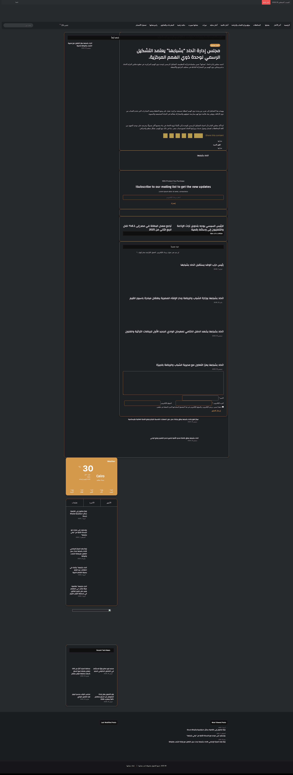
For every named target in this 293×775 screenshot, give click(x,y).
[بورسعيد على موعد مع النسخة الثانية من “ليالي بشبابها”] (101, 537)
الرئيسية (287, 25)
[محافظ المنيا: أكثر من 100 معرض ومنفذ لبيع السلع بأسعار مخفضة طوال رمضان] (79, 660)
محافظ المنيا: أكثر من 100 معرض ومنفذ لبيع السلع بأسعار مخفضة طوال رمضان (80, 671)
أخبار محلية (213, 25)
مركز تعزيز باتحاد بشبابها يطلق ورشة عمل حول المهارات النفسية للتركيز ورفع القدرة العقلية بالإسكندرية (163, 419)
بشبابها (267, 25)
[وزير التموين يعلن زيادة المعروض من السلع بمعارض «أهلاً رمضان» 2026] (103, 686)
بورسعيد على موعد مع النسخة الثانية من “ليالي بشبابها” (79, 532)
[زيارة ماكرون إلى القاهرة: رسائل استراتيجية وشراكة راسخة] (101, 518)
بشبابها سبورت (193, 25)
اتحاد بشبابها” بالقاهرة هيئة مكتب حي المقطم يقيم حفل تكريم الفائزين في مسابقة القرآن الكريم (78, 590)
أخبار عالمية (224, 25)
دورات (204, 25)
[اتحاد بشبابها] (277, 13)
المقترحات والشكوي (167, 25)
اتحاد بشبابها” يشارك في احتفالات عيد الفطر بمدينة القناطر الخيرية (78, 570)
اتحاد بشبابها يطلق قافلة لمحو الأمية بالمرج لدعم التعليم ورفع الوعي (174, 438)
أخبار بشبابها (215, 45)
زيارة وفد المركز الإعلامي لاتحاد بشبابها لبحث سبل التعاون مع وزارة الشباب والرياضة (78, 552)
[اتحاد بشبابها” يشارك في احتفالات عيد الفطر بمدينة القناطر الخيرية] (101, 575)
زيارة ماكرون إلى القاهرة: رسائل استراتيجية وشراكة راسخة (78, 514)
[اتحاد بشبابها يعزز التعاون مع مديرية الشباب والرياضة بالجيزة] (106, 50)
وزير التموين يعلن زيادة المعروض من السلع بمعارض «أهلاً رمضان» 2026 (104, 697)
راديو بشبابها (153, 25)
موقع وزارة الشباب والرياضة (241, 25)
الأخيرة (92, 503)
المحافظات (257, 25)
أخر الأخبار (277, 25)
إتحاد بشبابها (130, 766)
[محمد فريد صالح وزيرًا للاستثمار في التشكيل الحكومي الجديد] (103, 660)
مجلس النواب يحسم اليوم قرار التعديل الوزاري (81, 695)
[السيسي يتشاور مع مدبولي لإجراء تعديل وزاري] (74, 741)
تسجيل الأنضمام (141, 25)
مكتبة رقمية (181, 25)
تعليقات (74, 503)
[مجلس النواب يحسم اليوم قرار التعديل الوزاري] (79, 686)
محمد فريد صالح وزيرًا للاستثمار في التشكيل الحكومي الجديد (103, 670)
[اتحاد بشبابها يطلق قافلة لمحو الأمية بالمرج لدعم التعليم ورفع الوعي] (212, 445)
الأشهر (109, 503)
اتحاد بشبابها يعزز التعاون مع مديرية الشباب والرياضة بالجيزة (80, 44)
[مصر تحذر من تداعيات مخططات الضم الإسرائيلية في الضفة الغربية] (91, 752)
